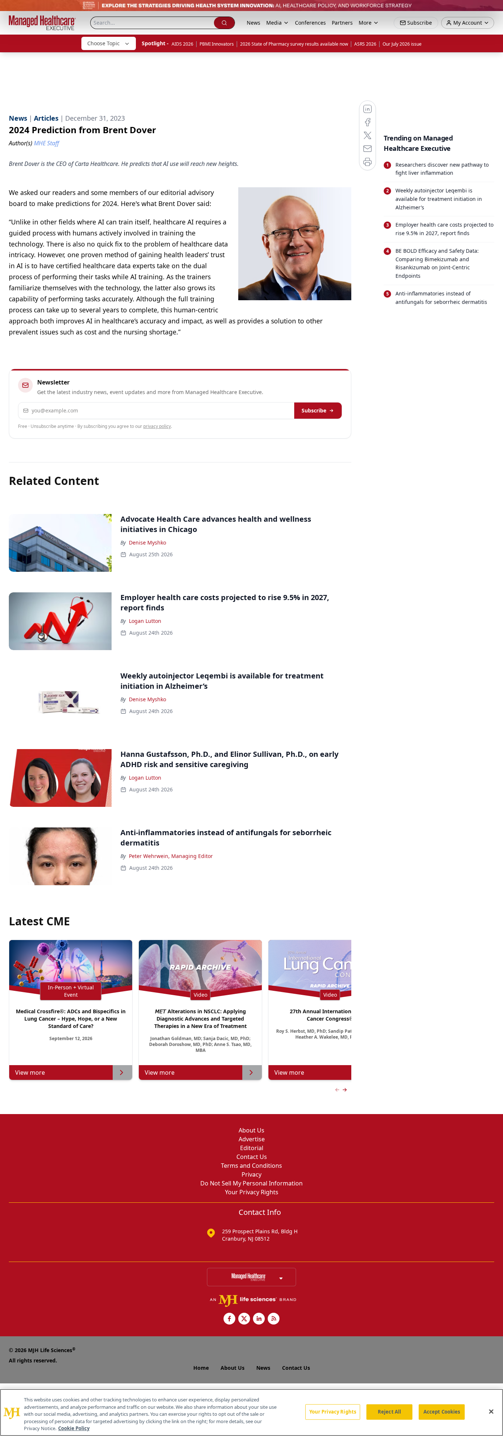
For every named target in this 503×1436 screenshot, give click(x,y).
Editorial (251, 1148)
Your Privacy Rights (251, 1192)
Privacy (251, 1174)
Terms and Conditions (251, 1166)
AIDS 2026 (182, 44)
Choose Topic (103, 43)
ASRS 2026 (365, 44)
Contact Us (251, 1157)
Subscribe (314, 410)
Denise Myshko (147, 542)
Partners (342, 22)
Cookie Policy (73, 1428)
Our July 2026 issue (402, 44)
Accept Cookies (441, 1411)
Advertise (252, 1139)
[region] (251, 1412)
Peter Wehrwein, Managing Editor (171, 855)
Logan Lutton (145, 620)
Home (201, 1367)
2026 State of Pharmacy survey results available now (294, 44)
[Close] (491, 1412)
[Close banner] (493, 9)
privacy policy (157, 426)
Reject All (389, 1411)
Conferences (310, 22)
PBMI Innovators (217, 44)
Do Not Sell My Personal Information (251, 1183)
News (253, 22)
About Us (251, 1130)
